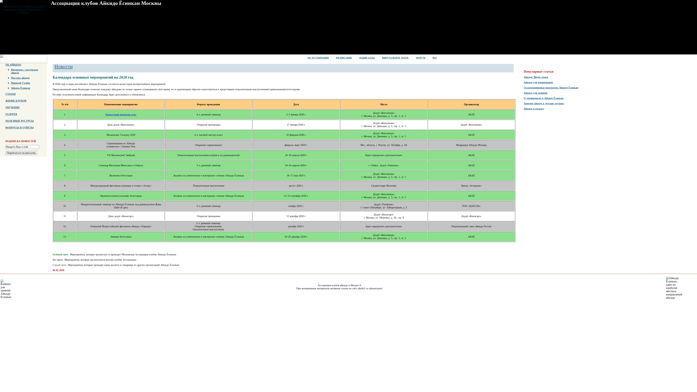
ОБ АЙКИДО (13, 64)
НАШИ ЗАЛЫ (367, 57)
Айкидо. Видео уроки (536, 77)
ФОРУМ (420, 57)
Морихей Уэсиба (20, 82)
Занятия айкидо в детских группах (544, 103)
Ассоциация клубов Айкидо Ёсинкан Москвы (106, 3)
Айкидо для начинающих (538, 82)
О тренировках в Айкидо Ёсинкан (543, 98)
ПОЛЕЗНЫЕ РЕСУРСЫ (19, 120)
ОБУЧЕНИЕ (12, 107)
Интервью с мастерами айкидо (24, 71)
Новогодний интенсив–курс (120, 114)
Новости (63, 66)
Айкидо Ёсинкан (20, 88)
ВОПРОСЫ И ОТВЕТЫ (19, 127)
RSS (435, 57)
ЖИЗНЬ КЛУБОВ (15, 100)
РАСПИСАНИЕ (344, 57)
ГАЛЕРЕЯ (11, 114)
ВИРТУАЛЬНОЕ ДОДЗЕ (395, 57)
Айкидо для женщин (535, 92)
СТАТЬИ (10, 94)
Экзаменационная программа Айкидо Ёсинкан (551, 87)
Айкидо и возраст (534, 108)
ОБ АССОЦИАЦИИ (318, 57)
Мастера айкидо (20, 77)
